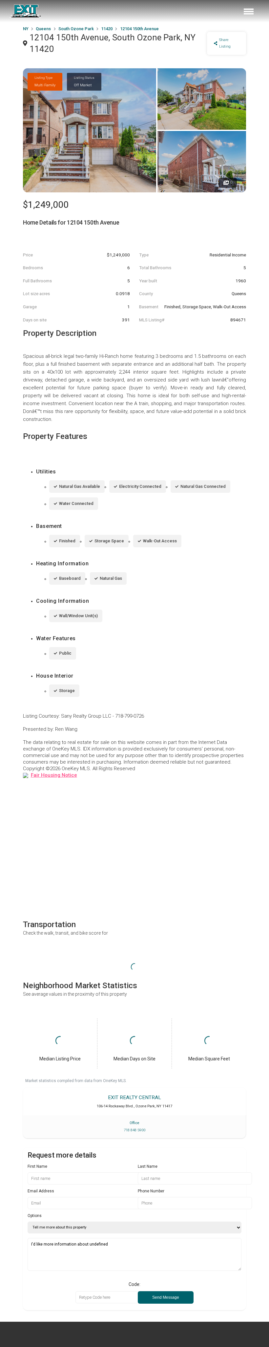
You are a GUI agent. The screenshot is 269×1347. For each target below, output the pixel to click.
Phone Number (151, 1191)
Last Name (147, 1166)
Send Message (165, 1297)
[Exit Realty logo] (25, 11)
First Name (37, 1166)
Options (35, 1215)
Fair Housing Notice (54, 775)
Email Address (41, 1191)
